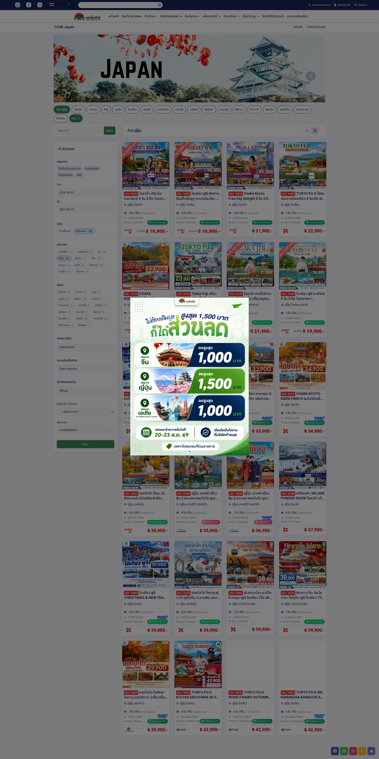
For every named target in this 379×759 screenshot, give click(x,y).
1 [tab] (189, 451)
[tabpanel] (189, 376)
